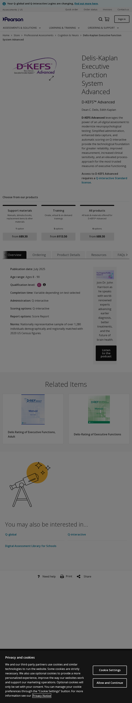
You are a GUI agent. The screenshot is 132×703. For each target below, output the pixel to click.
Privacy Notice (42, 696)
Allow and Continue (110, 683)
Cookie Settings (110, 670)
